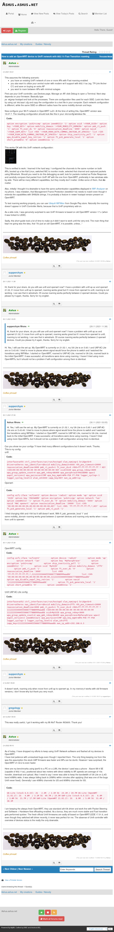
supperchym (16, 272)
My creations (26, 44)
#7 (110, 717)
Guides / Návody (43, 44)
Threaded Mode (105, 56)
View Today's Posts (64, 13)
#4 (110, 415)
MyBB (13, 928)
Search (84, 13)
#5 (110, 542)
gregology (14, 708)
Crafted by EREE (21, 928)
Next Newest (24, 868)
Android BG (35, 928)
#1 (110, 72)
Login (8, 30)
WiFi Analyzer (98, 188)
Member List (100, 13)
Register (22, 30)
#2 (110, 281)
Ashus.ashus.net (9, 44)
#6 (110, 683)
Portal (11, 13)
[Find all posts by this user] (54, 266)
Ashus (108, 261)
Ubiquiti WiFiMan (57, 203)
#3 (110, 319)
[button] (33, 22)
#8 (110, 745)
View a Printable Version (13, 880)
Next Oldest (11, 868)
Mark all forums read (52, 918)
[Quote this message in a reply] (60, 266)
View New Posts (41, 13)
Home (23, 14)
